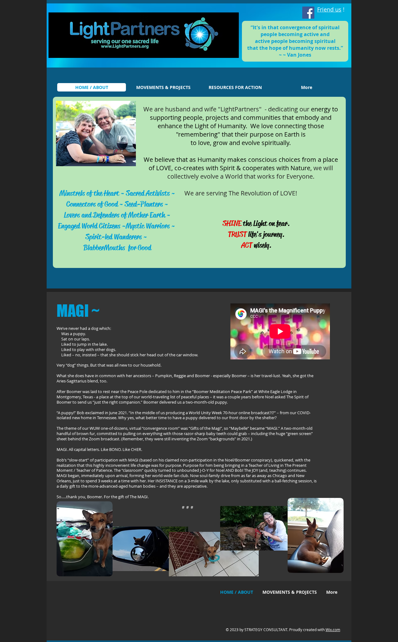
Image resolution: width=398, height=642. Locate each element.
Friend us (329, 9)
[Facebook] (308, 13)
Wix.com (333, 629)
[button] (96, 133)
